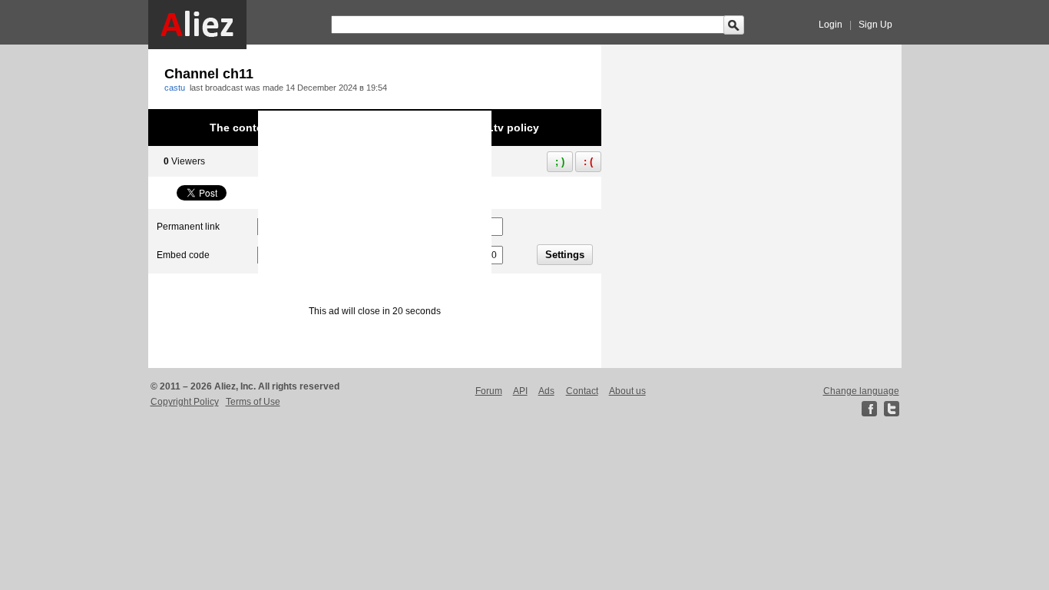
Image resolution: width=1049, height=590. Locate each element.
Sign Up (875, 24)
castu (174, 87)
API (520, 391)
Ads (546, 391)
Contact (582, 391)
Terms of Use (253, 401)
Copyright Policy (185, 401)
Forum (488, 391)
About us (627, 391)
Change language (861, 391)
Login (830, 24)
